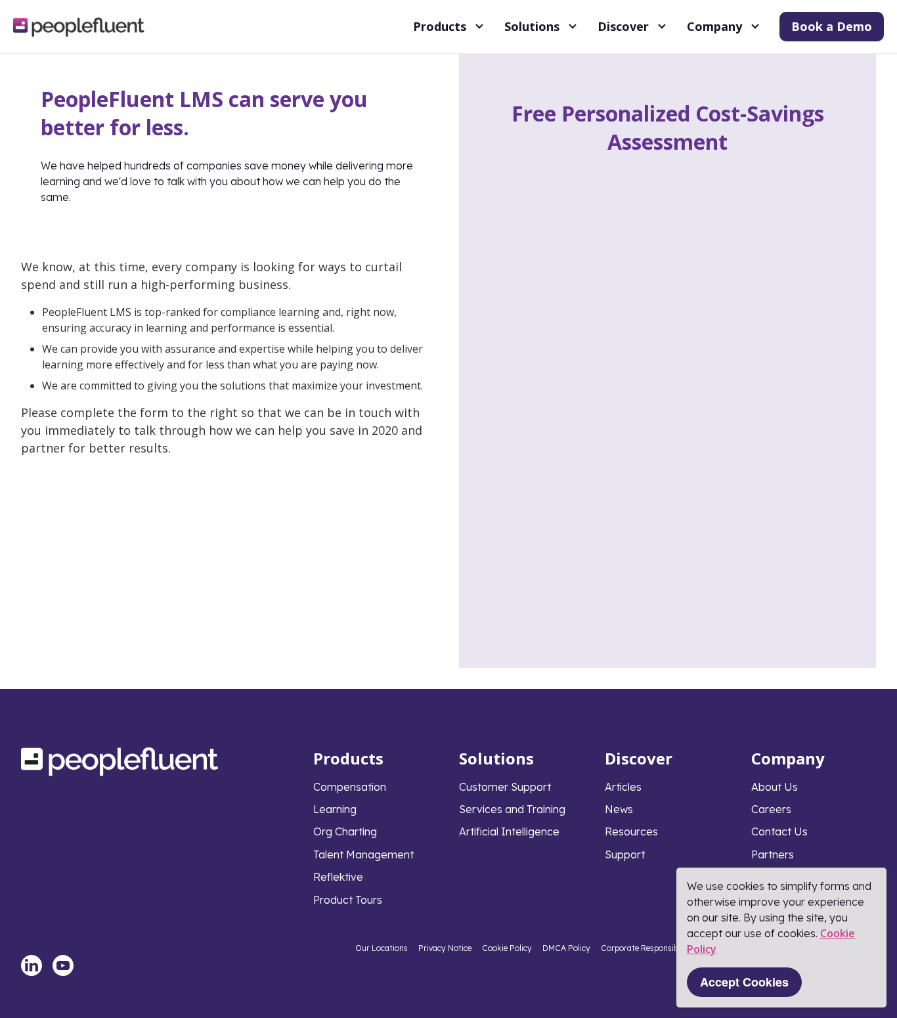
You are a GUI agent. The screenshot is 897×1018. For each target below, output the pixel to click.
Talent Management (363, 854)
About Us (774, 786)
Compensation (349, 786)
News (619, 809)
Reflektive (338, 876)
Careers (771, 809)
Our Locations (381, 948)
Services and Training (512, 809)
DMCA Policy (566, 948)
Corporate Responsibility (646, 948)
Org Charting (345, 831)
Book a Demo (831, 26)
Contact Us (779, 831)
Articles (623, 786)
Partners (772, 854)
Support (625, 854)
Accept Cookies (744, 981)
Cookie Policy (507, 948)
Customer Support (505, 786)
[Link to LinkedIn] (31, 965)
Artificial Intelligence (509, 831)
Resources (631, 831)
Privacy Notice (444, 948)
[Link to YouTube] (63, 965)
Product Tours (347, 899)
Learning (335, 809)
